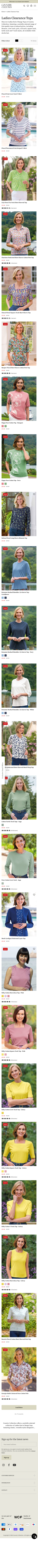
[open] (34, 1475)
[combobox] (28, 765)
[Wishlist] (28, 6)
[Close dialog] (37, 758)
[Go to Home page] (7, 6)
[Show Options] (35, 765)
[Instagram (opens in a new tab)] (3, 1465)
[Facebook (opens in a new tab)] (9, 1465)
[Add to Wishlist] (34, 50)
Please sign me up (28, 781)
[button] (34, 6)
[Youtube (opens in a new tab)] (14, 1465)
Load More (19, 1407)
